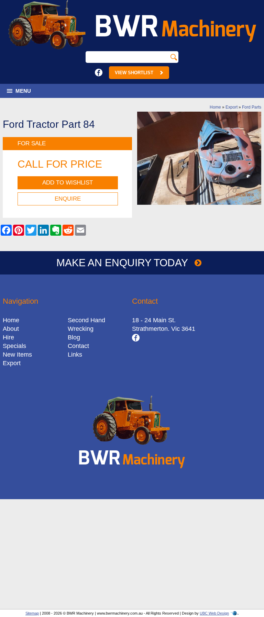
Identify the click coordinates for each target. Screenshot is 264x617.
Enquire (68, 198)
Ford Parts (251, 107)
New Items (17, 354)
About (11, 328)
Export (232, 107)
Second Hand (86, 320)
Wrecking (81, 328)
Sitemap (32, 613)
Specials (14, 346)
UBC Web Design (214, 613)
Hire (8, 337)
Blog (74, 337)
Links (75, 354)
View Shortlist (134, 72)
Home (215, 107)
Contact (78, 346)
